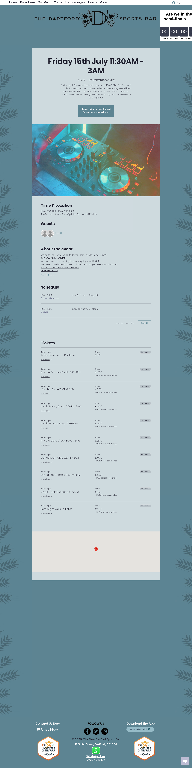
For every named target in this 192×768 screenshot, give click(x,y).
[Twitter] (96, 731)
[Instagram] (104, 731)
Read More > (47, 275)
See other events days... (96, 112)
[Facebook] (87, 731)
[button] (92, 2)
